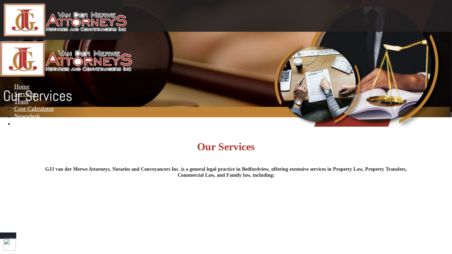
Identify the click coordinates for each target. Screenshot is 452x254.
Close (8, 235)
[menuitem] (22, 86)
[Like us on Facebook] (10, 244)
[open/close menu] (2, 40)
